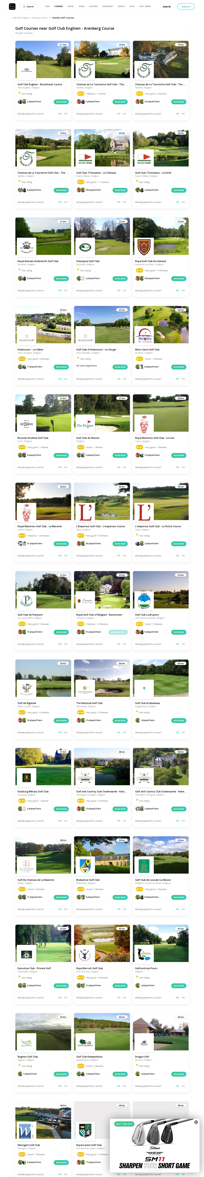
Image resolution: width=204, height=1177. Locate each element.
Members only (118, 632)
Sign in (167, 6)
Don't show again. (155, 1170)
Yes (59, 113)
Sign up (186, 6)
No (65, 113)
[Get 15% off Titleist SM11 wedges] (155, 1146)
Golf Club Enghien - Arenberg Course (30, 17)
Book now (61, 102)
